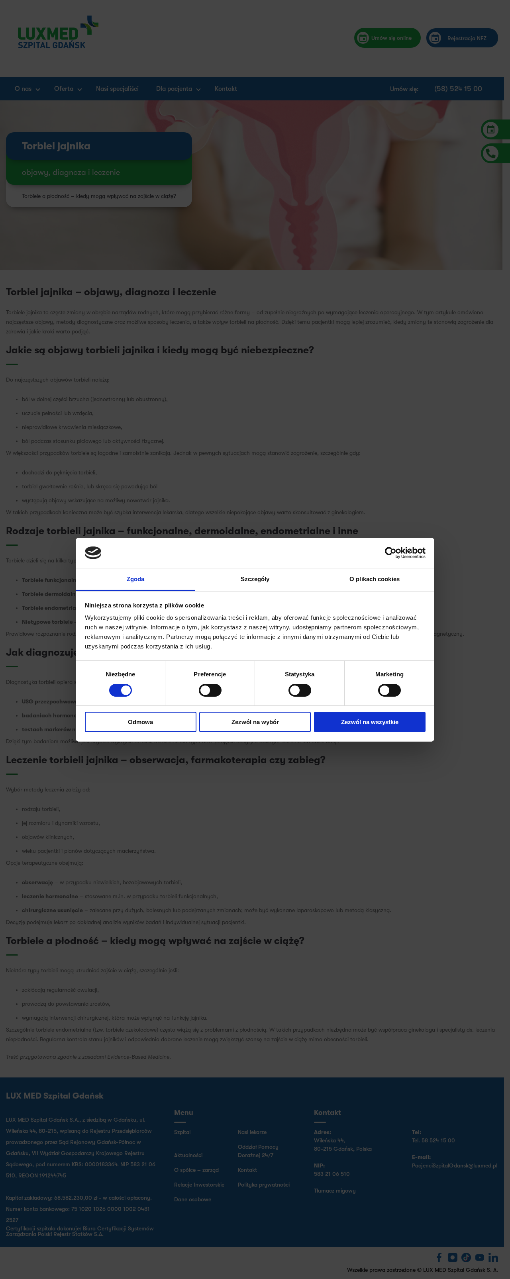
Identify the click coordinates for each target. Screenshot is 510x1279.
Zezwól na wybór (255, 722)
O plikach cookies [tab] (374, 579)
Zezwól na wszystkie (369, 722)
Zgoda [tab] (136, 579)
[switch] (210, 690)
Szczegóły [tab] (255, 579)
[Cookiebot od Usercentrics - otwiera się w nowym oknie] (391, 553)
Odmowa (140, 722)
